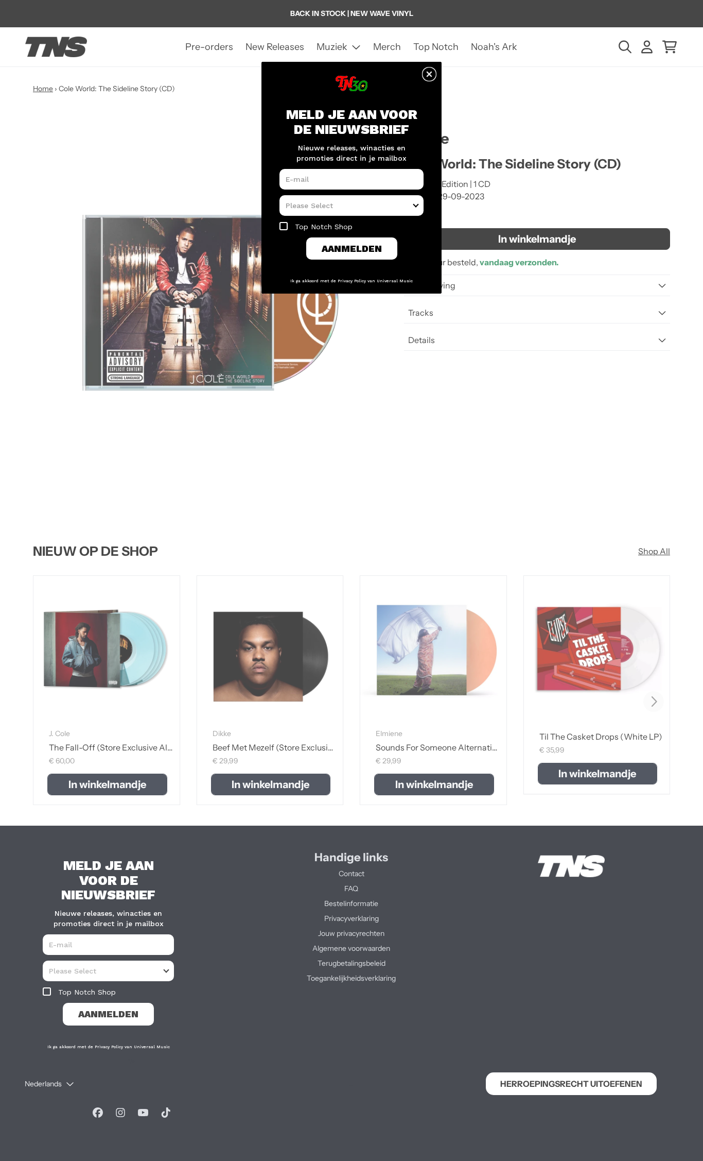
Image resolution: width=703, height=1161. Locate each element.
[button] (429, 74)
